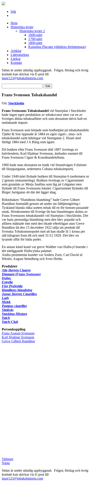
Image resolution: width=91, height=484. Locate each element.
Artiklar (16, 51)
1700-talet (35, 39)
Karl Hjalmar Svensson (18, 337)
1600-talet (35, 35)
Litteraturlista (20, 55)
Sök (13, 11)
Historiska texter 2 (32, 31)
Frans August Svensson (18, 333)
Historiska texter (22, 27)
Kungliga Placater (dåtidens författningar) (57, 47)
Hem (14, 23)
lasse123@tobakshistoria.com (22, 78)
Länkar (16, 59)
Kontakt (16, 63)
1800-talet (35, 43)
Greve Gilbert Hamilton (18, 341)
